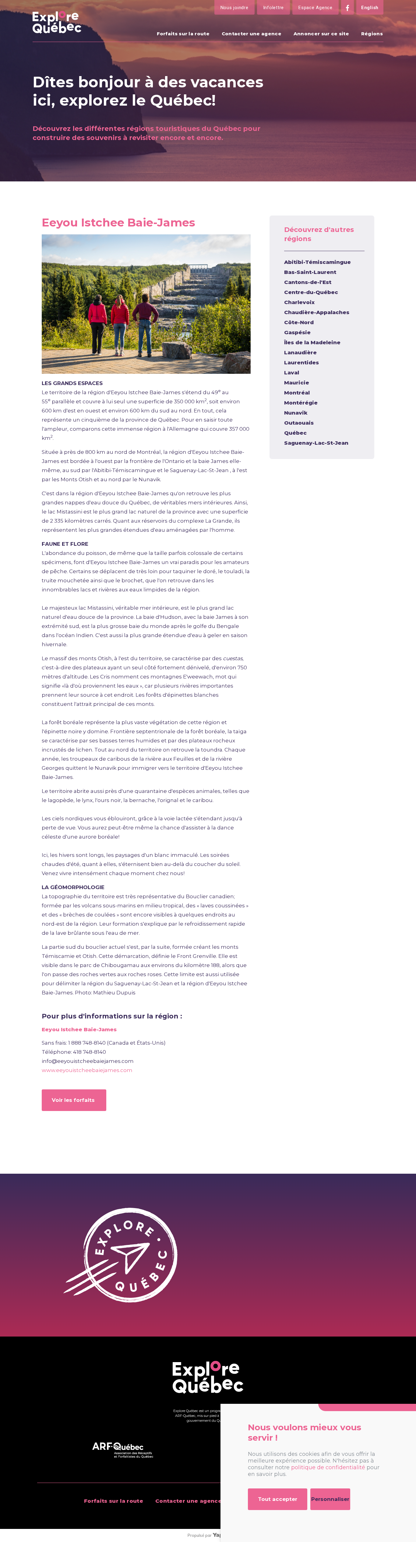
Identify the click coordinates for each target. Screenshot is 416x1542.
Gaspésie (297, 332)
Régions (372, 34)
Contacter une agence (251, 34)
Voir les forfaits (74, 1100)
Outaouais (299, 423)
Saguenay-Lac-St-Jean (316, 443)
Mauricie (296, 383)
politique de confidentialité (328, 1467)
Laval (291, 373)
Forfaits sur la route (183, 34)
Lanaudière (300, 352)
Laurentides (301, 362)
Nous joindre (234, 7)
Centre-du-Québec (311, 292)
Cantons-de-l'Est (307, 282)
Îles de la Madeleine (312, 342)
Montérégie (301, 403)
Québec (295, 433)
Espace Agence (315, 7)
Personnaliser (330, 1499)
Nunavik (296, 413)
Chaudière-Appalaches (316, 312)
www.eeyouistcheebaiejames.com (87, 1070)
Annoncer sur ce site (321, 34)
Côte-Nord (299, 322)
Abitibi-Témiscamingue (317, 262)
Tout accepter (277, 1499)
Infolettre (273, 7)
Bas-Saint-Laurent (310, 272)
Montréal (297, 393)
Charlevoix (299, 302)
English (370, 7)
